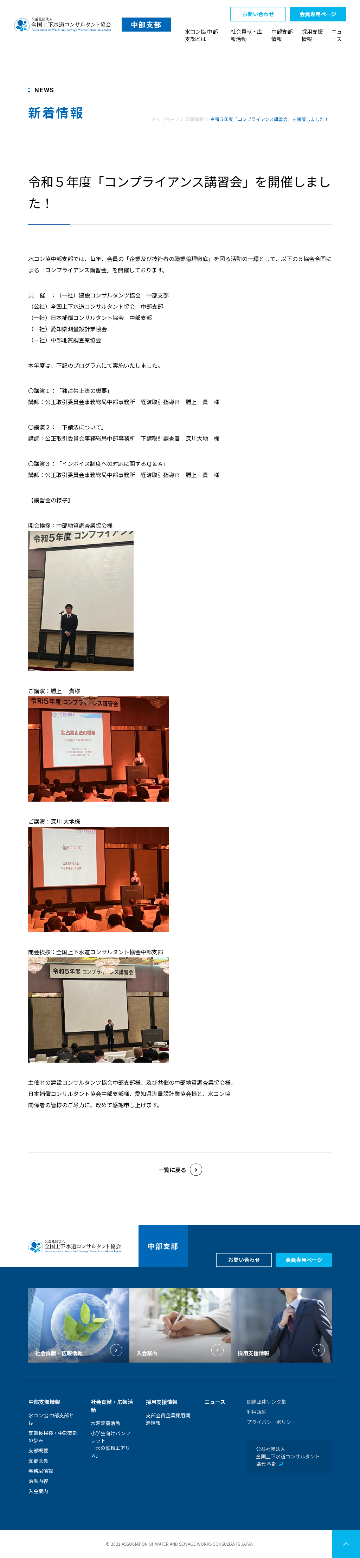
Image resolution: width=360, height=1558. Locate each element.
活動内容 (38, 1480)
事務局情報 (40, 1470)
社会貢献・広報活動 (246, 35)
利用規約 (256, 1411)
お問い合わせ (258, 14)
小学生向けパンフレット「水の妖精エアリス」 (110, 1444)
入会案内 (38, 1491)
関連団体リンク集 (266, 1401)
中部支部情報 (281, 35)
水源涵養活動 (105, 1422)
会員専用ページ (318, 14)
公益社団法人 (288, 1456)
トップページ (165, 119)
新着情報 (195, 119)
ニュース (337, 35)
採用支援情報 (312, 35)
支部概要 (38, 1450)
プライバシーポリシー (271, 1421)
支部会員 (38, 1460)
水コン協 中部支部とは (201, 35)
